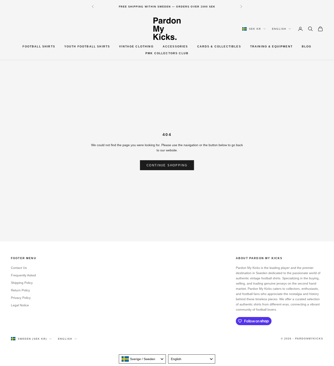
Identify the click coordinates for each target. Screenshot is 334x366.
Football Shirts (38, 46)
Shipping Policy (22, 283)
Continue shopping (167, 165)
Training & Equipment (271, 46)
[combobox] (142, 359)
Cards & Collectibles (219, 46)
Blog (307, 46)
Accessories (175, 46)
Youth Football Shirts (87, 46)
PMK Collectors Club (167, 53)
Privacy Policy (21, 298)
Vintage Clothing (136, 46)
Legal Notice (20, 305)
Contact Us (19, 268)
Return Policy (20, 290)
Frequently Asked (23, 275)
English (279, 28)
